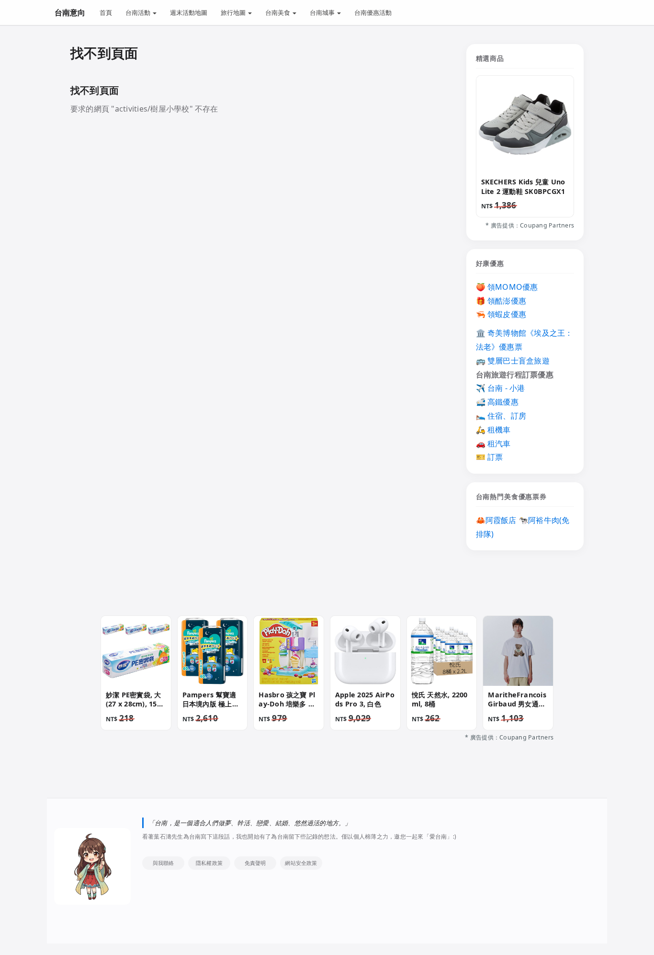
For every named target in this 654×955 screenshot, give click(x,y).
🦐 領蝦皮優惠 (501, 314)
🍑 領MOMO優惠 (507, 287)
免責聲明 (255, 862)
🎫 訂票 (489, 457)
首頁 (106, 12)
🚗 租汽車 (493, 443)
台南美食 (278, 12)
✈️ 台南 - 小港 (500, 388)
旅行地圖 (234, 12)
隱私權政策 (209, 862)
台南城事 (323, 12)
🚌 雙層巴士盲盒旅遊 (513, 360)
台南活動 (138, 12)
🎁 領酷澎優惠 (501, 301)
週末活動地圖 (188, 12)
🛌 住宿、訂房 (501, 415)
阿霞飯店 (501, 520)
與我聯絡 (163, 862)
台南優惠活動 (373, 12)
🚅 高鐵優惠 (497, 402)
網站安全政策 (301, 862)
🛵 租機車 (493, 429)
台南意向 (70, 12)
